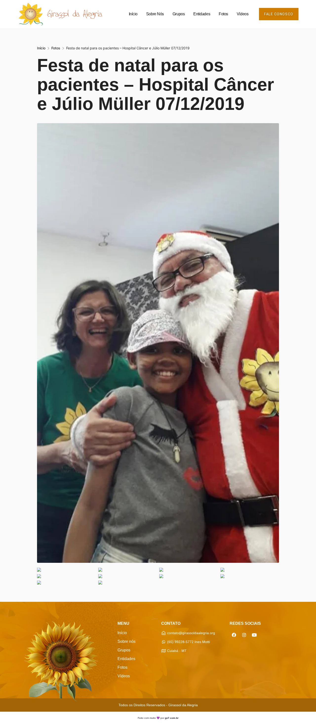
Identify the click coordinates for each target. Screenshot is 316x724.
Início (133, 14)
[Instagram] (244, 634)
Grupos (179, 14)
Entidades (201, 14)
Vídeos (242, 14)
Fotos (223, 14)
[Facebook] (234, 634)
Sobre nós (155, 14)
